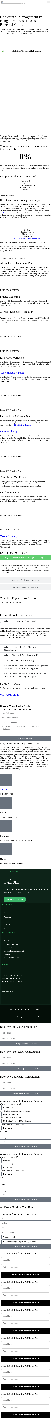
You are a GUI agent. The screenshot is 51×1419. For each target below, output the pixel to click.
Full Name (4, 1131)
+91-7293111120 (9, 694)
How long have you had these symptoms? (15, 1111)
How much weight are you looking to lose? (16, 1164)
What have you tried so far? (10, 1118)
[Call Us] (6, 780)
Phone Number (5, 1138)
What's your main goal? (9, 1157)
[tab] (25, 557)
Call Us (3, 789)
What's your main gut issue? (10, 1104)
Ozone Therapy (9, 536)
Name (2, 1184)
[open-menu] (48, 2)
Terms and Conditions (38, 1017)
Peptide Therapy (9, 431)
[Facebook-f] (22, 1000)
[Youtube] (29, 1000)
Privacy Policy (21, 1017)
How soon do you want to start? (12, 1125)
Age (1, 1178)
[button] (1, 608)
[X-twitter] (36, 1000)
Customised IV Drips (12, 372)
